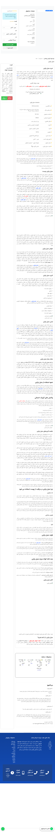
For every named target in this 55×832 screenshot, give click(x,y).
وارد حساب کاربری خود (39, 723)
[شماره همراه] (23, 772)
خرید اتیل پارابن (48, 456)
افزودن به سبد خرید (9, 44)
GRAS (35, 328)
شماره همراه (18, 771)
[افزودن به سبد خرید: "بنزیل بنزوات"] (37, 665)
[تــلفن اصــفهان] (35, 772)
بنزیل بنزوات (39, 668)
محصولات (33, 17)
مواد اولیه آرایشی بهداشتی (29, 15)
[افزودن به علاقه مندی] (46, 661)
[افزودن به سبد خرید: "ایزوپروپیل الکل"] (20, 665)
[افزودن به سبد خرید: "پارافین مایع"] (46, 665)
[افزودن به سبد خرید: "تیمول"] (29, 665)
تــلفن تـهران (42, 771)
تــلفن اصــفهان (30, 771)
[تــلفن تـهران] (47, 772)
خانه (37, 58)
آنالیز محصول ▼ (10, 48)
